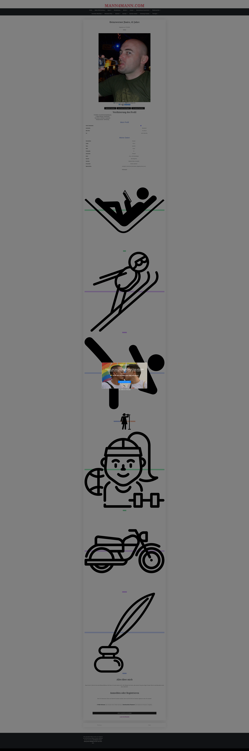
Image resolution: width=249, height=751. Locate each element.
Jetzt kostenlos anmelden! (124, 381)
